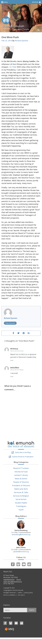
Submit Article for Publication (22, 457)
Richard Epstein (21, 40)
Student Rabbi (21, 503)
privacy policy (28, 593)
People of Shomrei (21, 482)
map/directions (8, 579)
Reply (11, 360)
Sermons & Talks (21, 492)
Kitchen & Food (21, 471)
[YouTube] (23, 564)
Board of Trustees (21, 468)
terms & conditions (9, 595)
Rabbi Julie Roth (21, 489)
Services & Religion (21, 496)
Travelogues (21, 506)
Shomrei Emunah (13, 26)
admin (20, 593)
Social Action (21, 499)
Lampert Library (21, 475)
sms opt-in (21, 595)
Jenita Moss (14, 367)
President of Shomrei (21, 485)
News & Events (21, 478)
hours (18, 579)
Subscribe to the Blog (23, 452)
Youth (21, 509)
